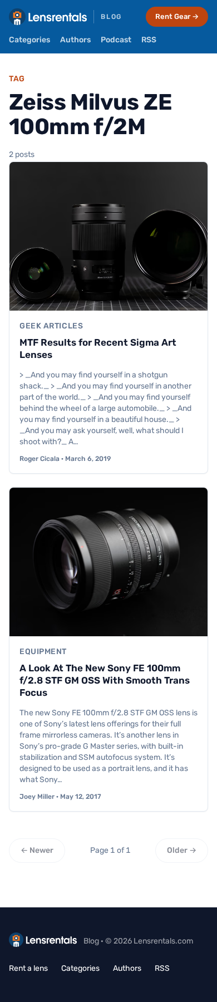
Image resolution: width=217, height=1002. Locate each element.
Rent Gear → (177, 16)
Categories (29, 40)
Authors (75, 40)
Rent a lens (28, 968)
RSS (148, 40)
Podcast (116, 40)
